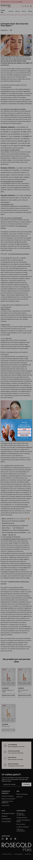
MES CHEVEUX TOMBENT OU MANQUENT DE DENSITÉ (24, 435)
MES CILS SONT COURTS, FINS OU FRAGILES (24, 429)
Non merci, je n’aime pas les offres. (24, 437)
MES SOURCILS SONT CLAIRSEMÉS (24, 432)
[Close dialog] (31, 420)
